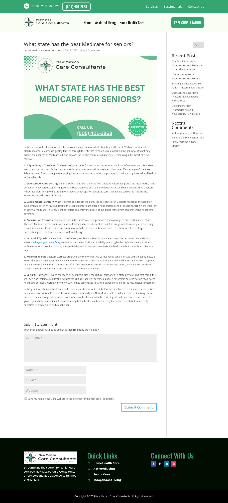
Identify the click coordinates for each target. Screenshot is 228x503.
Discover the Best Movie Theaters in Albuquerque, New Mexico (185, 96)
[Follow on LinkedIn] (166, 464)
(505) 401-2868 (76, 6)
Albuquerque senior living (47, 242)
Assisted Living (105, 23)
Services (152, 7)
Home (87, 23)
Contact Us (196, 7)
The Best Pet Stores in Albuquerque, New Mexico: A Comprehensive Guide (187, 65)
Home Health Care (132, 23)
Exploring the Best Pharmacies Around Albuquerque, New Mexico (186, 109)
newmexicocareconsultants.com (44, 50)
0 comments (95, 50)
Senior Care (101, 474)
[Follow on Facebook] (153, 464)
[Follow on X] (160, 464)
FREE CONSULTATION (187, 22)
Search (198, 45)
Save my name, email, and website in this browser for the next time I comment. (71, 398)
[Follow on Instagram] (173, 464)
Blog (82, 50)
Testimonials (173, 7)
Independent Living (107, 480)
